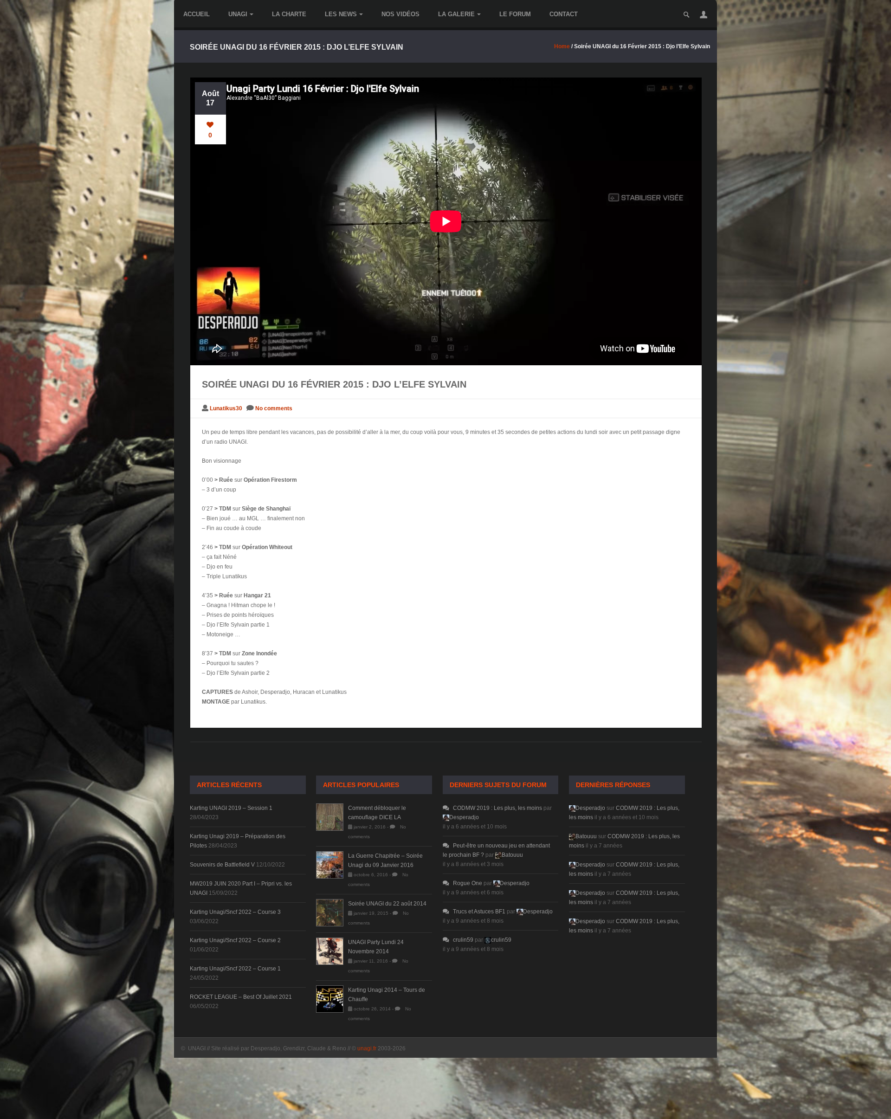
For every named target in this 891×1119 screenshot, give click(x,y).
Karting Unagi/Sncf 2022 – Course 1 (235, 968)
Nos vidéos (400, 14)
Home (562, 46)
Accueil (196, 14)
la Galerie (456, 14)
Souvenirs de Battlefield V (222, 864)
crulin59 (463, 940)
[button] (703, 14)
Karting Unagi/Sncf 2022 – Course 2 (235, 940)
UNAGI (237, 14)
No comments (273, 408)
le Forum (515, 14)
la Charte (289, 14)
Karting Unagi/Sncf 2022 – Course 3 (235, 912)
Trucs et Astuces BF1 (479, 911)
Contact (563, 14)
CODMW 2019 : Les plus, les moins (497, 808)
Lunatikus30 (226, 408)
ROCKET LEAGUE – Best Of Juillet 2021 (241, 997)
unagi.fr (366, 1048)
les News (341, 14)
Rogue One (467, 883)
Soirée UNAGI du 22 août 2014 (387, 903)
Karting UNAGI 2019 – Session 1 (231, 808)
